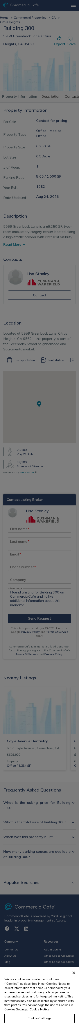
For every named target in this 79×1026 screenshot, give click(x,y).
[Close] (74, 973)
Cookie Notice (39, 1009)
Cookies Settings (39, 1018)
